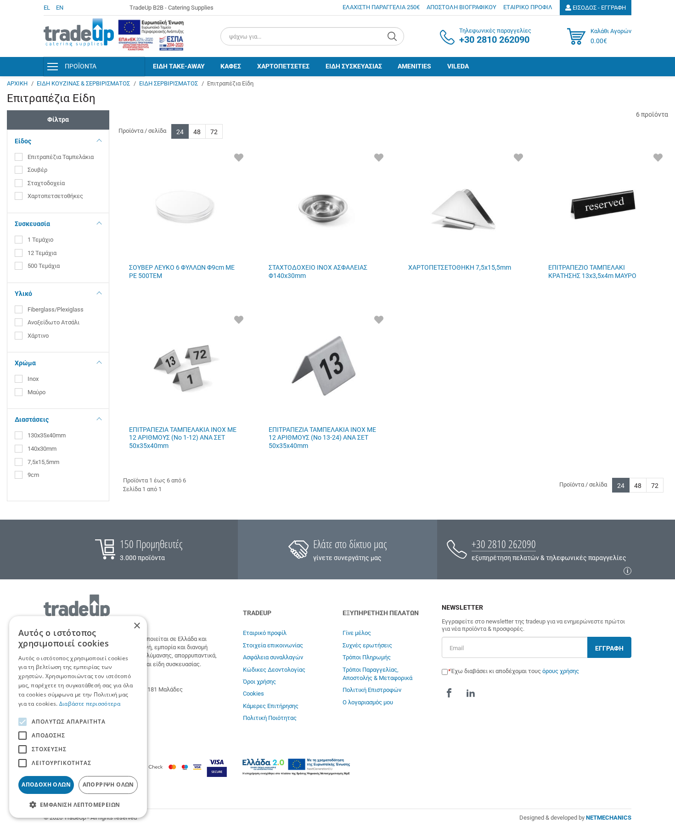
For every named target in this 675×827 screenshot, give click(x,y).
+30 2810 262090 (504, 543)
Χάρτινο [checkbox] (39, 335)
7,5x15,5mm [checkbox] (43, 462)
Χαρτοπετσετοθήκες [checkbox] (55, 196)
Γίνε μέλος (357, 632)
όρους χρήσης (560, 671)
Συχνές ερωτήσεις (367, 645)
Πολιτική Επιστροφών (372, 689)
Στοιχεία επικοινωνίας (273, 645)
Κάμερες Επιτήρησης (270, 705)
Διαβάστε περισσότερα (89, 704)
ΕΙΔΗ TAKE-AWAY (179, 66)
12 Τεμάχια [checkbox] (42, 252)
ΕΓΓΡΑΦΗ (609, 648)
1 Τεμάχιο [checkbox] (40, 239)
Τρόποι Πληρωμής (367, 657)
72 (214, 132)
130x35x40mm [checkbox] (47, 435)
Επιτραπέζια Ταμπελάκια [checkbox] (61, 156)
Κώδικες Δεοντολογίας (274, 669)
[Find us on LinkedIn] (470, 692)
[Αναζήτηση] (393, 36)
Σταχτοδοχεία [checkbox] (46, 183)
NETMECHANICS (608, 817)
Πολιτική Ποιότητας (270, 717)
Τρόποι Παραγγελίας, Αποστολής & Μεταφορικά (377, 673)
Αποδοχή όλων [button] (46, 784)
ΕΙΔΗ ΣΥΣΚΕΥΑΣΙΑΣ (354, 66)
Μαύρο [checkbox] (37, 392)
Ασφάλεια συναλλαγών (273, 657)
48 (197, 132)
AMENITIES (414, 66)
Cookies (253, 693)
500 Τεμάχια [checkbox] (44, 265)
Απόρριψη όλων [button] (108, 784)
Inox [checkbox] (34, 378)
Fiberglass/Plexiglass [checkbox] (56, 309)
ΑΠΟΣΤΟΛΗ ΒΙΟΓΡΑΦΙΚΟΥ (461, 7)
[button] (78, 804)
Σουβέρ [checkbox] (37, 169)
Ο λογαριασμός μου (368, 702)
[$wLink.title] (151, 35)
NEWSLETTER (462, 607)
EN (59, 7)
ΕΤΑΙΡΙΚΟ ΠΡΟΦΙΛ (527, 7)
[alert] (78, 717)
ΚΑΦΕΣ (230, 66)
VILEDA (458, 66)
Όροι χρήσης (259, 681)
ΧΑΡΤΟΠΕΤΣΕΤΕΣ (283, 66)
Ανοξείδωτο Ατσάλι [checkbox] (53, 322)
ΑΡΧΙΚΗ (17, 83)
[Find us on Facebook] (449, 692)
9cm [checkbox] (33, 474)
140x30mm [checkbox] (42, 448)
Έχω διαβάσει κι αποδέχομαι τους (515, 671)
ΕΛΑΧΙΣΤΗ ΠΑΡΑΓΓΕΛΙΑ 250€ (381, 7)
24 (180, 132)
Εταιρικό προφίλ (265, 632)
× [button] (136, 626)
